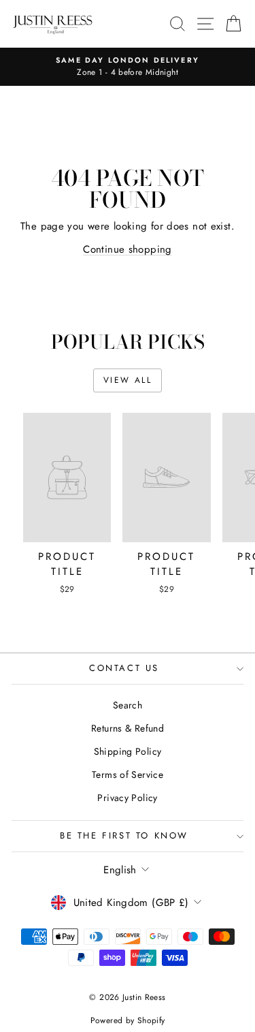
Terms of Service (127, 774)
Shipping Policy (128, 751)
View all (127, 380)
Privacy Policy (127, 797)
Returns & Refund (127, 728)
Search (127, 705)
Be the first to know (124, 835)
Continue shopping (127, 249)
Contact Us (124, 667)
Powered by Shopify (127, 1020)
